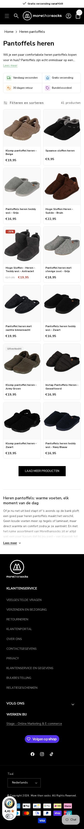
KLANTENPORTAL (19, 629)
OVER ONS (14, 639)
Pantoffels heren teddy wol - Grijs (21, 210)
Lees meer (10, 65)
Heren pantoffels (32, 31)
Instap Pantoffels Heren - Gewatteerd (61, 386)
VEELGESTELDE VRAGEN (24, 600)
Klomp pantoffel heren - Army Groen (21, 386)
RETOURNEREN (17, 619)
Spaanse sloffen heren (60, 150)
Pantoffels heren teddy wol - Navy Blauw (60, 445)
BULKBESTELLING (18, 678)
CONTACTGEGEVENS (21, 649)
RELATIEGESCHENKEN (21, 688)
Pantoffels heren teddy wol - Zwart (60, 328)
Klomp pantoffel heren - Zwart (21, 445)
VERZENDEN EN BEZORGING (26, 610)
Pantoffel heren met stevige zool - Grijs (58, 269)
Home (9, 31)
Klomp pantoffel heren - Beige (21, 152)
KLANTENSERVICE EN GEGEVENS (29, 668)
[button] (78, 16)
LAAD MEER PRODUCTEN (42, 471)
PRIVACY (12, 658)
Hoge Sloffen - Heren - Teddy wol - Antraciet (20, 269)
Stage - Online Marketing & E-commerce (34, 724)
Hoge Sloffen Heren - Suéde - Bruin (59, 210)
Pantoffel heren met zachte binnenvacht (19, 328)
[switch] (9, 816)
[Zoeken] (16, 16)
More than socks (41, 795)
